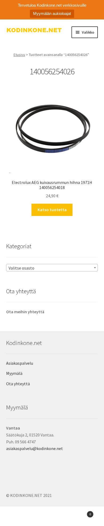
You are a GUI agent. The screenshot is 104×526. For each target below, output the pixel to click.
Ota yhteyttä (18, 383)
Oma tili (17, 517)
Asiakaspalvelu (19, 363)
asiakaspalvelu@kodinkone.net (34, 448)
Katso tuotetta (52, 209)
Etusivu (19, 54)
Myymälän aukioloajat (52, 13)
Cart (80, 512)
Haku (52, 517)
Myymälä (14, 373)
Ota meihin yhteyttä (25, 311)
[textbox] (52, 268)
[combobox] (52, 267)
